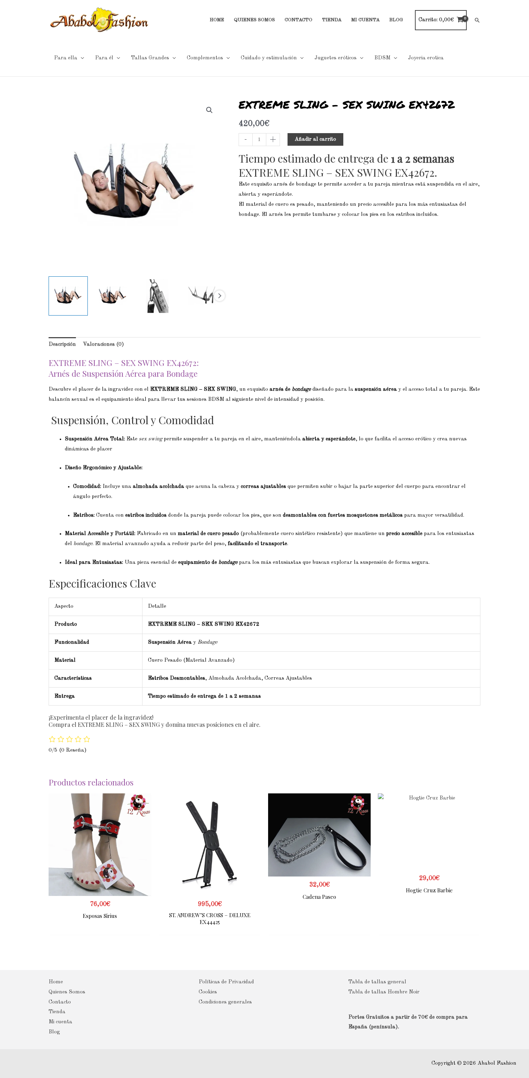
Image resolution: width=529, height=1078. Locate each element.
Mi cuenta (60, 1022)
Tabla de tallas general (377, 982)
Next (219, 295)
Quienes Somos (67, 992)
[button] (477, 20)
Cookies (208, 992)
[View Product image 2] (112, 296)
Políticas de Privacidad (226, 982)
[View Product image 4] (201, 296)
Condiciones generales (225, 1002)
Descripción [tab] (62, 344)
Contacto (60, 1002)
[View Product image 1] (68, 296)
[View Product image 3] (157, 296)
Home (56, 982)
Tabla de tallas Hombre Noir (384, 992)
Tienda (57, 1012)
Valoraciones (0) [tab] (103, 344)
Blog (54, 1032)
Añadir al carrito (315, 139)
